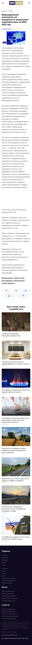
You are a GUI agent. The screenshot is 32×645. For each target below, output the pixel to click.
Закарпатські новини (8, 578)
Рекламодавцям (7, 583)
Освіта (4, 562)
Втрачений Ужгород (8, 580)
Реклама (14, 632)
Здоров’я (5, 557)
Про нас (9, 632)
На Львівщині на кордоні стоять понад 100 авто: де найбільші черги (16, 538)
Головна (3, 632)
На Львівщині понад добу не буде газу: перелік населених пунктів (16, 391)
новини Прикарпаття (9, 596)
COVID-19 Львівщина (8, 609)
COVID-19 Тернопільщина (10, 616)
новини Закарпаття (8, 594)
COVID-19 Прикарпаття (9, 614)
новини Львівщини (8, 591)
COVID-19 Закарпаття (8, 611)
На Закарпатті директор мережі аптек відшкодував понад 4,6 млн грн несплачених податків (15, 420)
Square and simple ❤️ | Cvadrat (9, 635)
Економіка (5, 555)
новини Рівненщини (8, 601)
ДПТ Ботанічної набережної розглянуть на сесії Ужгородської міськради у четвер (14, 509)
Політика (5, 569)
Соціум (4, 571)
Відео (3, 576)
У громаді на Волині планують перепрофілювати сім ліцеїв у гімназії (15, 363)
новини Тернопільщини (9, 598)
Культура (5, 560)
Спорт (4, 573)
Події (3, 565)
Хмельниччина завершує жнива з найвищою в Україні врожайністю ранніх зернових (14, 450)
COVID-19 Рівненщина (9, 618)
